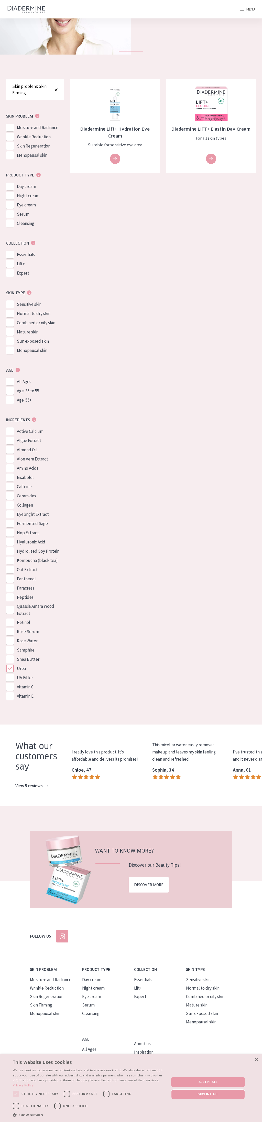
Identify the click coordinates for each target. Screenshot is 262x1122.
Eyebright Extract (33, 514)
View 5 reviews (29, 786)
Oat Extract (27, 569)
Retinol (23, 622)
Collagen (25, 505)
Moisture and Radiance (37, 127)
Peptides (25, 597)
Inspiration (144, 1052)
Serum (23, 214)
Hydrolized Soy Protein (38, 551)
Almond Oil (27, 450)
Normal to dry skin (33, 313)
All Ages (24, 381)
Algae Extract (29, 440)
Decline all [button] (208, 1094)
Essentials (26, 254)
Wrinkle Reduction (34, 137)
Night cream (28, 195)
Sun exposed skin (33, 341)
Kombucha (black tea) (37, 560)
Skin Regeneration (33, 146)
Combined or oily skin (36, 323)
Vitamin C (25, 687)
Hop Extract (28, 533)
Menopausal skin (32, 155)
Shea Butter (28, 659)
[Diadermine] (26, 9)
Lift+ (21, 264)
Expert (23, 273)
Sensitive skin (29, 304)
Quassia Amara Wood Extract (35, 609)
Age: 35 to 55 (28, 391)
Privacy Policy (23, 1085)
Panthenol (26, 579)
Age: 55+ (24, 400)
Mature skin (27, 332)
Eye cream (26, 205)
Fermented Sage (32, 523)
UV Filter (25, 677)
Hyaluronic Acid (31, 542)
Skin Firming (41, 1005)
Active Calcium (30, 431)
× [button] (256, 1060)
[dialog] (131, 1088)
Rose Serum (28, 631)
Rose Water (27, 641)
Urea (21, 668)
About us (142, 1043)
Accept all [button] (208, 1082)
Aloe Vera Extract (32, 459)
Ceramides (26, 496)
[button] (89, 1115)
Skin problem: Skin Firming (29, 89)
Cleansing (25, 223)
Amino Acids (27, 468)
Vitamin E (25, 696)
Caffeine (24, 486)
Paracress (25, 588)
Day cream (26, 186)
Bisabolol (25, 477)
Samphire (26, 650)
